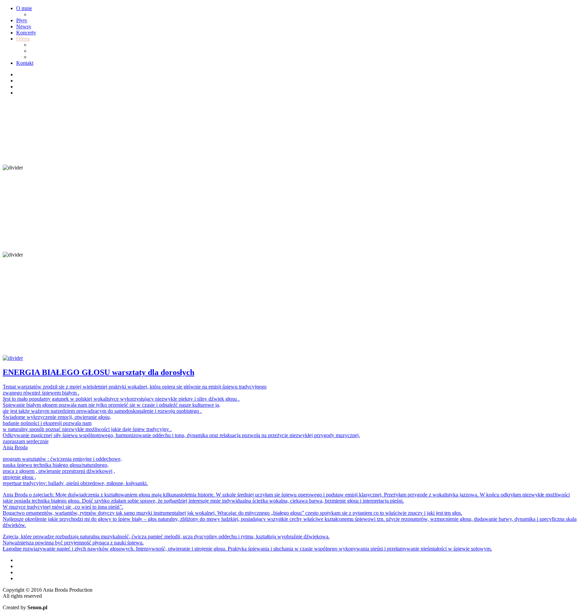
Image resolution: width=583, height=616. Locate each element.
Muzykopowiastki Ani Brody (61, 57)
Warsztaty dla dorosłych (55, 51)
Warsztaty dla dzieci (51, 45)
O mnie (24, 8)
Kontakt (24, 63)
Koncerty (26, 32)
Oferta (23, 39)
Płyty (21, 20)
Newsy (23, 26)
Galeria (37, 14)
